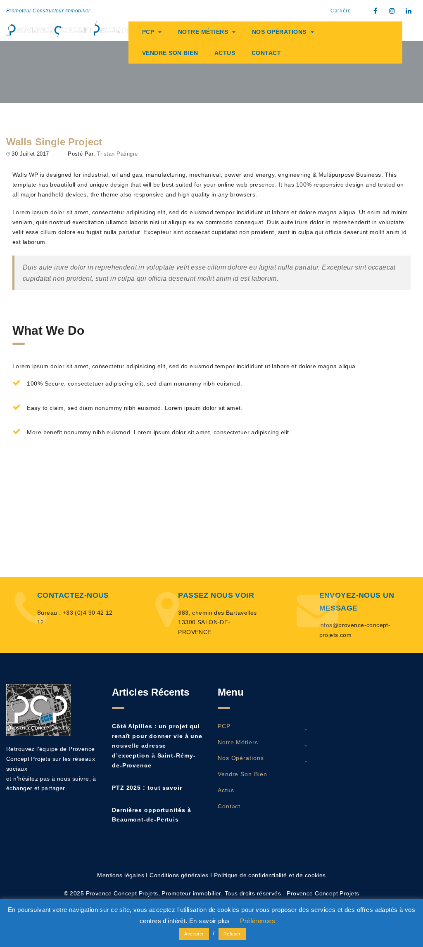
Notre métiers (203, 31)
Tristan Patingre (117, 154)
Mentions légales (120, 875)
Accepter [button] (194, 933)
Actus (224, 53)
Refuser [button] (232, 933)
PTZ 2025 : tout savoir (147, 787)
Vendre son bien (170, 53)
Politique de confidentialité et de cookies (270, 875)
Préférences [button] (257, 920)
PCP (148, 31)
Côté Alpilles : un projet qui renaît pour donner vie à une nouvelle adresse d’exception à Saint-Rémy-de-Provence (157, 746)
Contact (266, 53)
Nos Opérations (279, 31)
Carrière (340, 11)
